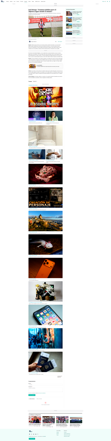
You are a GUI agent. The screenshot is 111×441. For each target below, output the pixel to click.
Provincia (78, 21)
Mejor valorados (39, 398)
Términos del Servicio (67, 433)
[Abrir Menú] (109, 1)
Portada (7, 1)
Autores (58, 433)
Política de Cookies (66, 436)
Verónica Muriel (76, 426)
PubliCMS (44, 436)
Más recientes (32, 398)
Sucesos (78, 14)
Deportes (78, 34)
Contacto (65, 432)
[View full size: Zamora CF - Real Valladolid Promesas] (45, 26)
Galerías (11, 1)
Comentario (30, 386)
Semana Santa (43, 1)
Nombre (29, 383)
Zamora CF (34, 81)
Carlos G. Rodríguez (48, 426)
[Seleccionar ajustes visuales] (107, 1)
